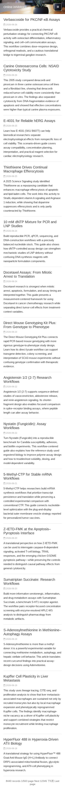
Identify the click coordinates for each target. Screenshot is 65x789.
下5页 (51, 781)
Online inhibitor (13, 7)
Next (36, 781)
